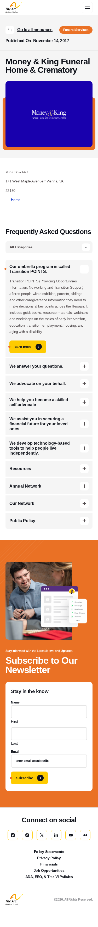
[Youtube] (70, 835)
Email (15, 751)
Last (14, 743)
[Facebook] (13, 835)
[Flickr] (85, 835)
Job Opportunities (49, 870)
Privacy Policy (49, 858)
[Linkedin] (56, 835)
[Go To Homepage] (14, 899)
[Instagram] (27, 835)
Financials (49, 864)
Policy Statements (49, 852)
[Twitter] (42, 835)
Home (15, 200)
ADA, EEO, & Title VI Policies (49, 877)
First (14, 721)
